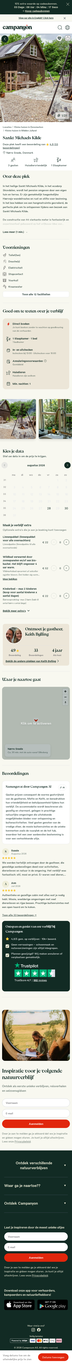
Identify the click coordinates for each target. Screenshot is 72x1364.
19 (31, 501)
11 (23, 494)
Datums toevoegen (53, 1357)
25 (23, 508)
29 (57, 508)
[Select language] (67, 27)
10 (14, 494)
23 (66, 501)
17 (14, 501)
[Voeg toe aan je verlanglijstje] (59, 38)
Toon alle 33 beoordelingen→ (19, 915)
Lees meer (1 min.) (13, 231)
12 (31, 494)
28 (49, 508)
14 (49, 494)
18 (22, 501)
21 (49, 501)
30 (66, 508)
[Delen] (68, 38)
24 (14, 508)
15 (57, 494)
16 (66, 494)
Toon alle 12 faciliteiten (36, 294)
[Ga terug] (4, 38)
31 (14, 515)
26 (31, 508)
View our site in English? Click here (36, 18)
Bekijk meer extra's (14, 610)
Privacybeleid (23, 1141)
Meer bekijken (10, 579)
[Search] (60, 27)
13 (40, 494)
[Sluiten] (68, 4)
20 (40, 501)
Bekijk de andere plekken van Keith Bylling (31, 661)
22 (57, 501)
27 (40, 508)
